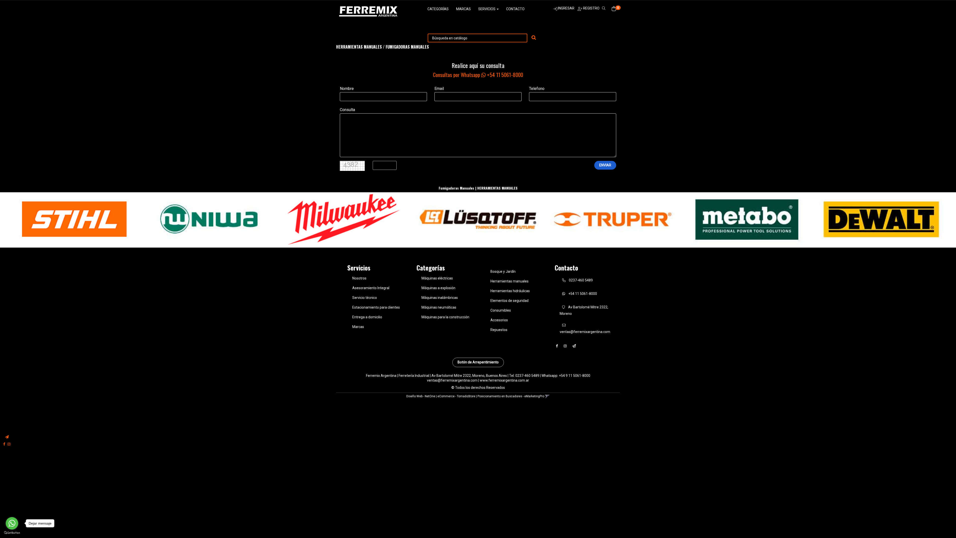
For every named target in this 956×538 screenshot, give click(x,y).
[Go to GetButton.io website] (12, 533)
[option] (74, 219)
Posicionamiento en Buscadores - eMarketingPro (511, 396)
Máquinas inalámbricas (439, 298)
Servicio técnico (364, 298)
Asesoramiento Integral (370, 288)
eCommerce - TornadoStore (456, 396)
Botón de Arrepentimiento (478, 362)
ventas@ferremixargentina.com (452, 380)
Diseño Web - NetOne (420, 396)
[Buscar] (534, 38)
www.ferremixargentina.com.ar (504, 380)
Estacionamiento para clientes (376, 307)
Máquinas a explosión (438, 288)
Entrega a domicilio (367, 317)
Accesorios (499, 320)
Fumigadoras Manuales (407, 47)
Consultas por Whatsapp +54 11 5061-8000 (478, 74)
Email (439, 88)
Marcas (463, 9)
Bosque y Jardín (503, 271)
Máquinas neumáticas (438, 307)
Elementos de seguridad (509, 301)
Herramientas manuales (509, 281)
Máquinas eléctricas (437, 278)
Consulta (347, 109)
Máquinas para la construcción (445, 317)
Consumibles (500, 310)
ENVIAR (605, 165)
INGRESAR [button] (566, 8)
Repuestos (498, 330)
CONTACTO (515, 9)
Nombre (347, 88)
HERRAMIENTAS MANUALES (359, 47)
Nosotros (359, 278)
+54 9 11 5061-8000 (574, 376)
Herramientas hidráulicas (510, 291)
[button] (6, 437)
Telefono (536, 88)
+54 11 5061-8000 (582, 294)
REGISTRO (590, 8)
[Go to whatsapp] (12, 523)
